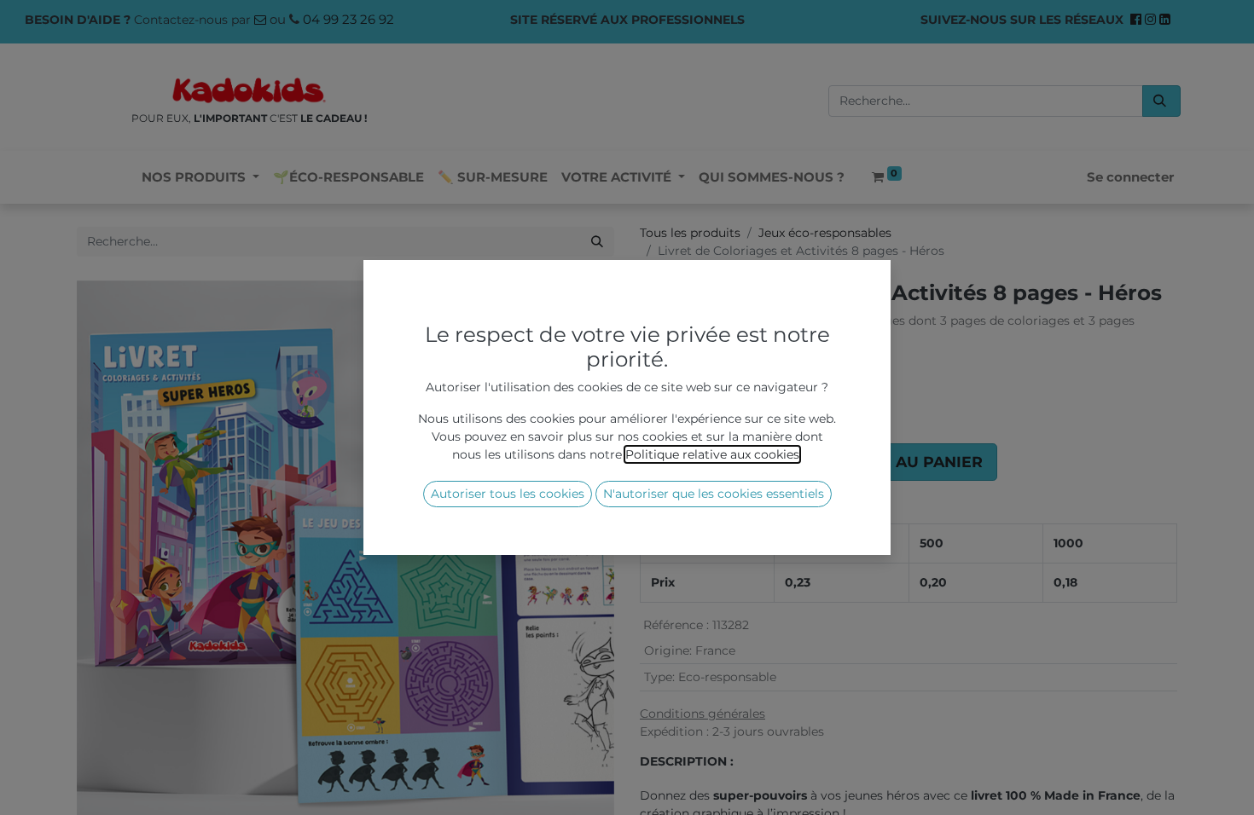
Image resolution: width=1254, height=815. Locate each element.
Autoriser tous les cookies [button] (507, 493)
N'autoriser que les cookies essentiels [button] (713, 493)
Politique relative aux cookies (712, 454)
